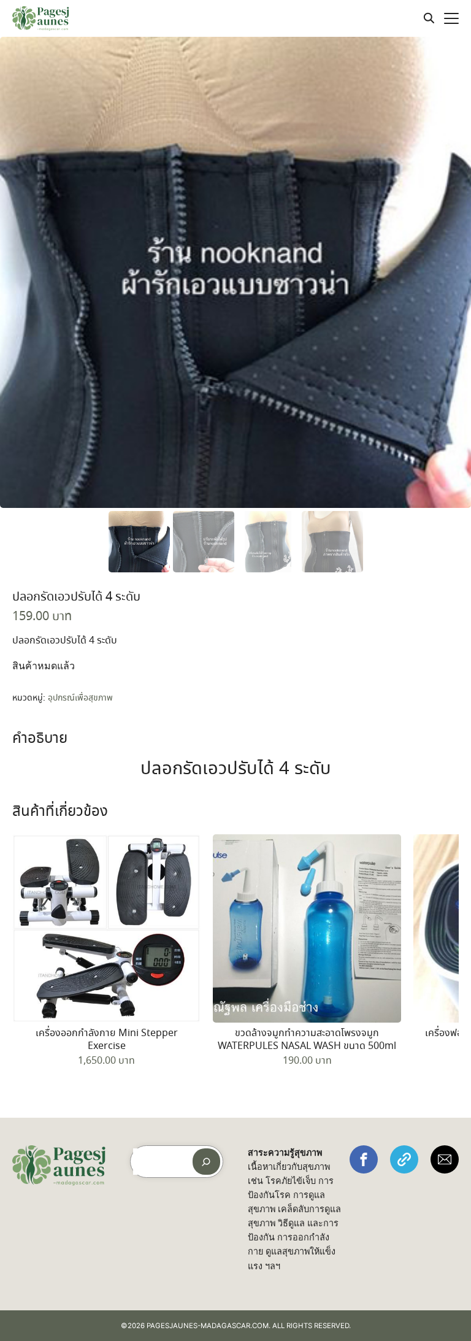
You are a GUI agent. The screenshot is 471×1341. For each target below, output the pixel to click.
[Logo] (40, 18)
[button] (364, 1159)
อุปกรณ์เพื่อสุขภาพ (80, 698)
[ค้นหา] (206, 1161)
